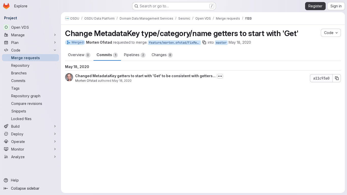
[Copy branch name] (204, 42)
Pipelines (134, 55)
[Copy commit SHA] (337, 78)
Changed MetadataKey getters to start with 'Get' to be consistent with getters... (145, 76)
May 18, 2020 (240, 42)
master (221, 43)
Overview (78, 55)
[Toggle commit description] (220, 76)
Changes (161, 55)
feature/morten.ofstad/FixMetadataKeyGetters (175, 43)
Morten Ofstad (86, 81)
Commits (106, 55)
